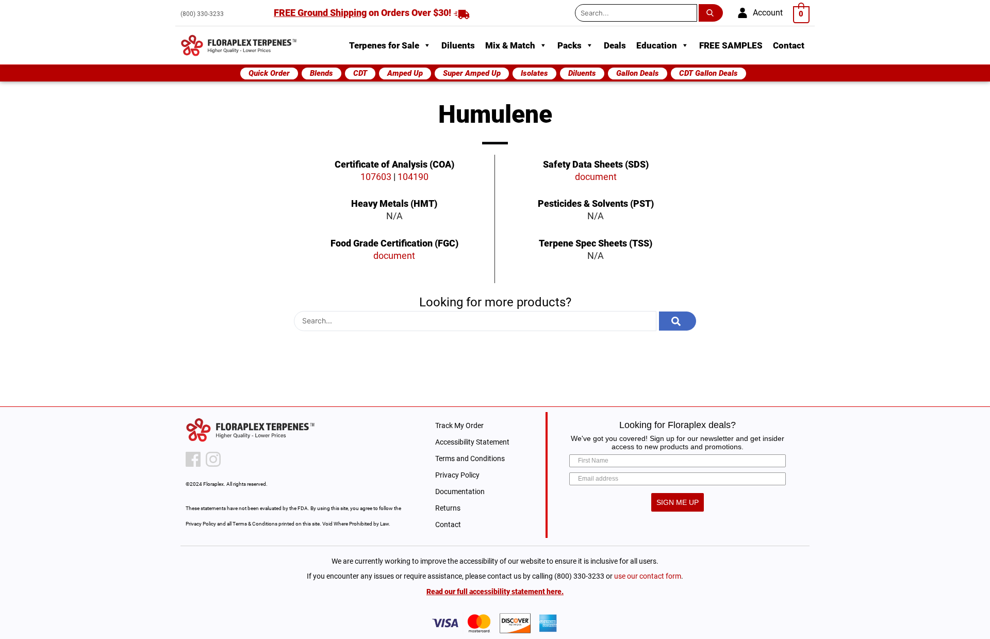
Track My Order (459, 425)
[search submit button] (713, 13)
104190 (413, 176)
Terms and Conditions (470, 458)
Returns (447, 508)
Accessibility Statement (472, 442)
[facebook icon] (193, 459)
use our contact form (647, 576)
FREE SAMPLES (731, 45)
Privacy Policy (457, 475)
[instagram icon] (213, 459)
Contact (788, 45)
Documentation (460, 491)
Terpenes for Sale (384, 45)
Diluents (458, 45)
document (394, 255)
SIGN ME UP (677, 502)
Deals (615, 45)
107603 (375, 176)
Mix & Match (510, 45)
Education (656, 45)
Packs (569, 45)
